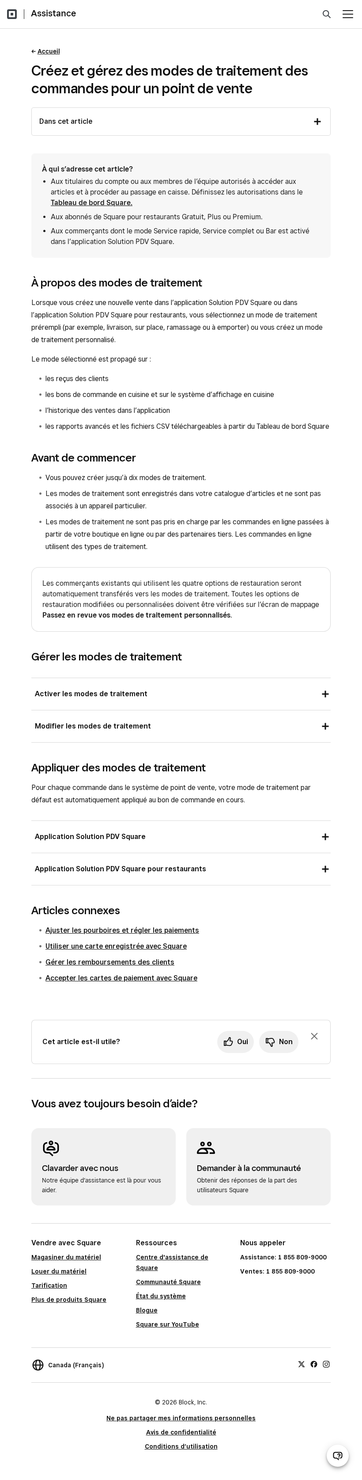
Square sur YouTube (167, 1324)
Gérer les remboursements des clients (109, 962)
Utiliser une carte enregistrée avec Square (116, 946)
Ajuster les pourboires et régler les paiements (122, 930)
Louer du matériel (59, 1271)
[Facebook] (313, 1363)
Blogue (147, 1310)
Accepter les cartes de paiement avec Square (121, 978)
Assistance (53, 13)
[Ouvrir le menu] (347, 14)
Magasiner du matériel (66, 1257)
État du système (161, 1296)
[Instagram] (326, 1363)
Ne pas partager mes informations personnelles (181, 1418)
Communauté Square (168, 1281)
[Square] (12, 14)
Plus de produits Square (68, 1299)
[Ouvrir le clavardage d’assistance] (338, 1456)
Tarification (49, 1285)
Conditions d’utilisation (181, 1446)
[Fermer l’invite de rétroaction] (314, 1036)
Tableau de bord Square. (91, 202)
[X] (301, 1363)
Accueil (49, 51)
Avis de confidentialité (181, 1432)
